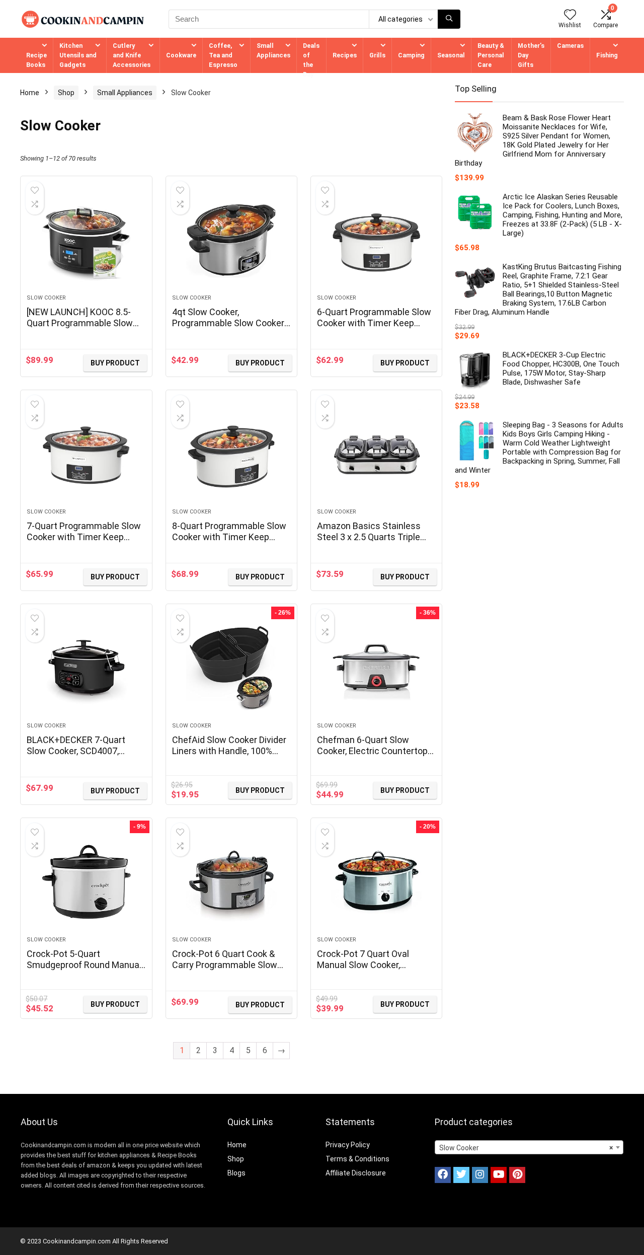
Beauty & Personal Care (490, 55)
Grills (377, 55)
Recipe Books (36, 59)
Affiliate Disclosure (356, 1173)
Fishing (607, 55)
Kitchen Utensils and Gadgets (78, 55)
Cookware (181, 55)
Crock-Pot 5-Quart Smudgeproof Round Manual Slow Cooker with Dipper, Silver (84, 970)
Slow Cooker (46, 297)
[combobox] (529, 1147)
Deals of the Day (311, 60)
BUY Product (115, 363)
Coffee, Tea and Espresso (223, 55)
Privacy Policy (348, 1145)
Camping (411, 55)
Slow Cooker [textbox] (526, 1148)
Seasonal (451, 55)
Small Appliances (273, 50)
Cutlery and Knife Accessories (131, 55)
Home (29, 93)
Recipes (345, 55)
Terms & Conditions (357, 1159)
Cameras (570, 45)
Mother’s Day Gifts (531, 55)
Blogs (236, 1173)
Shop (66, 93)
